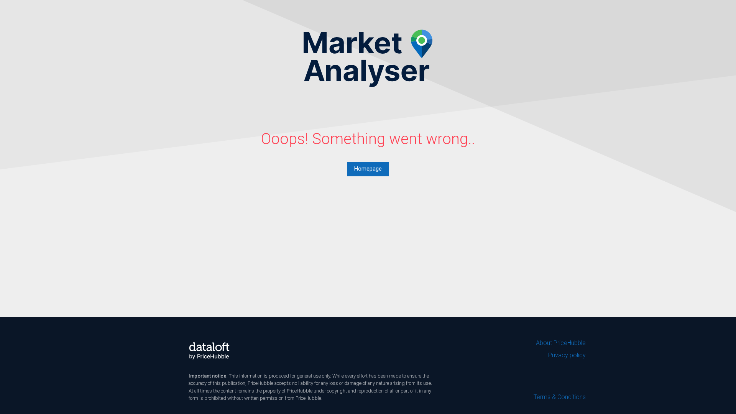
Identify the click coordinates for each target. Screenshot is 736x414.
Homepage (368, 169)
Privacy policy (567, 355)
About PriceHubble (561, 343)
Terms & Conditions (560, 397)
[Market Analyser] (368, 58)
